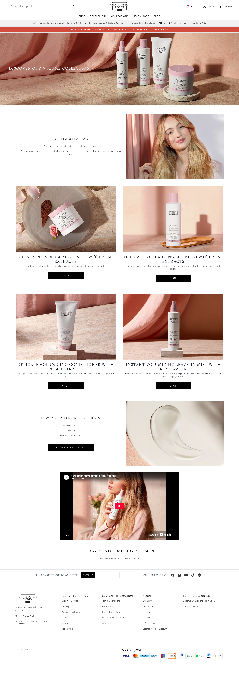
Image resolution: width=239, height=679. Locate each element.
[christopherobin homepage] (119, 6)
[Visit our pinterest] (199, 575)
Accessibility (107, 623)
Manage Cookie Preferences (28, 616)
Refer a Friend (149, 623)
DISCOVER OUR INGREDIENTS (71, 447)
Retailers (146, 618)
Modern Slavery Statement (114, 618)
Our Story (147, 601)
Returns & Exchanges (71, 612)
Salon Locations (190, 607)
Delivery (65, 607)
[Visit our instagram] (179, 575)
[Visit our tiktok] (192, 575)
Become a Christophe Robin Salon (199, 601)
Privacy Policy (108, 607)
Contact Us (66, 618)
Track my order (68, 629)
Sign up (88, 575)
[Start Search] (73, 6)
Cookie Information (111, 612)
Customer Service (69, 601)
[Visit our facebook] (172, 575)
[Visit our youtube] (186, 575)
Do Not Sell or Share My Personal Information (31, 623)
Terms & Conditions (111, 601)
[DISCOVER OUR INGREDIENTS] (175, 433)
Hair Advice (148, 607)
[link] (209, 6)
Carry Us (147, 612)
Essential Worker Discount (155, 629)
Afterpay (65, 623)
